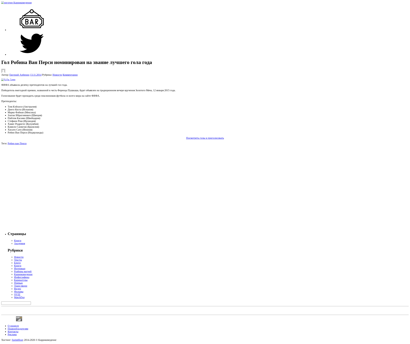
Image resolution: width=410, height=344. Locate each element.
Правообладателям (18, 328)
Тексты (18, 260)
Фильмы (18, 291)
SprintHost (17, 340)
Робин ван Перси (17, 143)
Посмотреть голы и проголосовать (205, 138)
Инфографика (21, 277)
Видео (17, 288)
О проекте (13, 325)
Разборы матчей (23, 271)
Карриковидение (23, 274)
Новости (57, 74)
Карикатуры (21, 280)
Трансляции (20, 285)
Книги (17, 265)
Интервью (19, 268)
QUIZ (17, 294)
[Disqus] (205, 185)
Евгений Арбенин (19, 74)
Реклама (12, 334)
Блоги (17, 262)
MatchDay (19, 297)
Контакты (13, 331)
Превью (18, 283)
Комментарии (70, 74)
